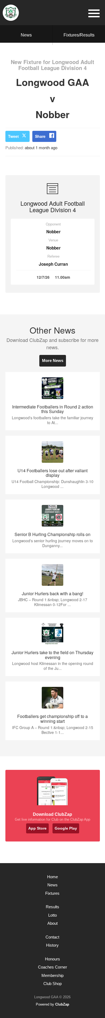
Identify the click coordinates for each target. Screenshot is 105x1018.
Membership (52, 975)
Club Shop (52, 983)
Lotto (52, 915)
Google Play (66, 828)
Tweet (13, 136)
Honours (52, 959)
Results (52, 906)
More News (52, 360)
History (52, 945)
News (26, 35)
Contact (52, 937)
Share (40, 136)
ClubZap (62, 1004)
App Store (37, 828)
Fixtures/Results (79, 35)
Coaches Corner (52, 967)
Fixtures (52, 893)
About (52, 923)
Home (52, 876)
